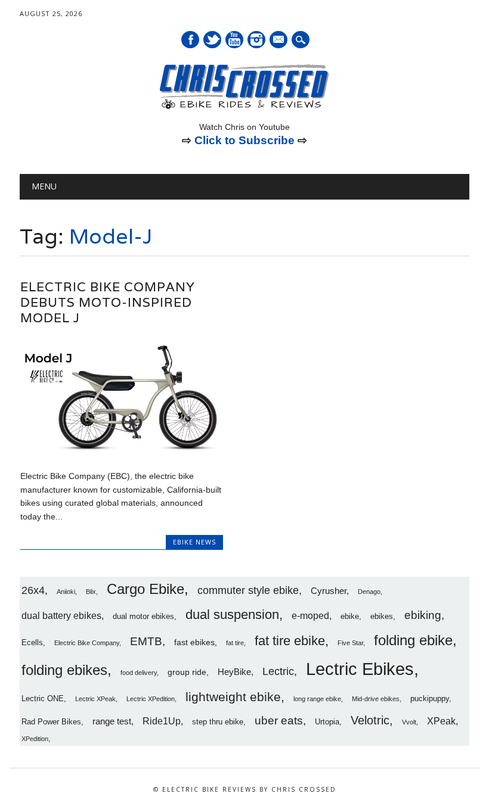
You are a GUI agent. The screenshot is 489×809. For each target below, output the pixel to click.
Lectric (278, 671)
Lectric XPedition (150, 698)
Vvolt (409, 722)
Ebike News (194, 541)
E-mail (279, 40)
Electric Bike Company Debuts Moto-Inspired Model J (107, 302)
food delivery (138, 672)
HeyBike (234, 672)
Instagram (256, 39)
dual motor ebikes (143, 616)
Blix (91, 591)
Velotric (370, 720)
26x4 (33, 590)
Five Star (350, 642)
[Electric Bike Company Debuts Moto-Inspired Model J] (121, 451)
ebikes (381, 616)
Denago (369, 591)
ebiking (422, 614)
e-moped (310, 615)
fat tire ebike (290, 640)
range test (111, 721)
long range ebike (317, 698)
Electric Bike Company (86, 642)
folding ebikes (64, 670)
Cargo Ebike (145, 589)
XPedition (34, 738)
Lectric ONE (42, 699)
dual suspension (232, 614)
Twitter (212, 39)
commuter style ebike (248, 590)
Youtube (234, 39)
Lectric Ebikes (360, 669)
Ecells (32, 643)
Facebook (190, 39)
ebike (350, 616)
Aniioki (66, 591)
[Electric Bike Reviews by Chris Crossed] (244, 108)
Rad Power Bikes (51, 722)
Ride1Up (162, 720)
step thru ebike (217, 722)
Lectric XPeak (95, 698)
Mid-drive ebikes (376, 698)
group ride (187, 672)
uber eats (279, 720)
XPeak (441, 720)
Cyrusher (328, 591)
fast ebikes (194, 642)
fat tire (235, 642)
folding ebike (413, 640)
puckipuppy (429, 699)
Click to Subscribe (244, 140)
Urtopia (327, 722)
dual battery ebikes (61, 615)
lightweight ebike (233, 697)
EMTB (146, 641)
